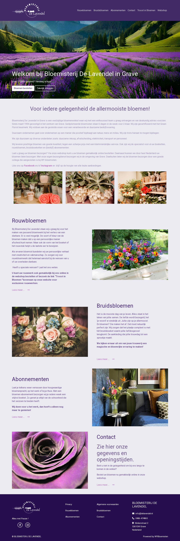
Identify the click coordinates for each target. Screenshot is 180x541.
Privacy (68, 504)
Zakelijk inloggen (45, 88)
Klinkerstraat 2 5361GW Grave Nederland (140, 526)
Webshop (162, 10)
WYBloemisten (161, 536)
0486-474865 (141, 518)
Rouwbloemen (84, 10)
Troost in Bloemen (146, 10)
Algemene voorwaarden (108, 504)
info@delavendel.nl (144, 513)
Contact (131, 10)
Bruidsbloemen (101, 10)
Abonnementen (118, 10)
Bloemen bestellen (23, 88)
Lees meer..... (18, 290)
